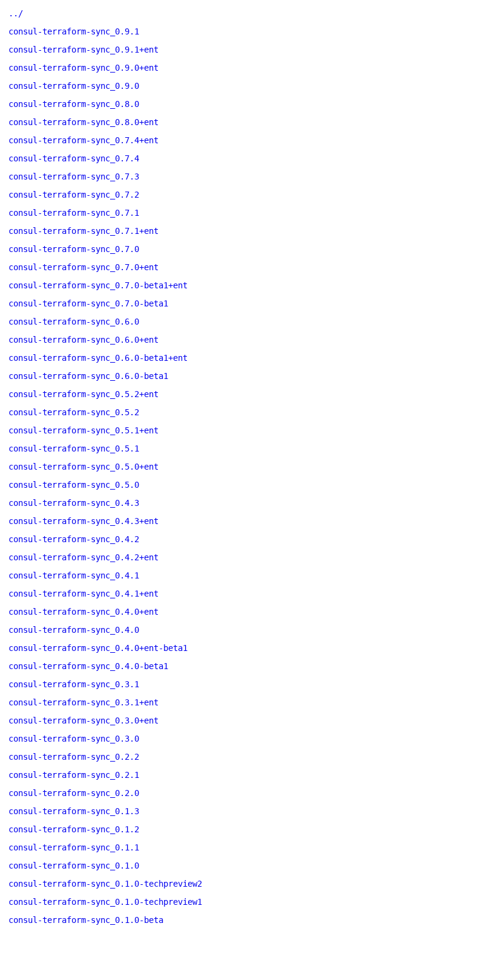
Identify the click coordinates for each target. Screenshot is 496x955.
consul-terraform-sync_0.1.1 (73, 847)
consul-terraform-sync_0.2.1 (73, 775)
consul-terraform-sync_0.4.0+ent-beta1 (98, 648)
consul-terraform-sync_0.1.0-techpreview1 (105, 902)
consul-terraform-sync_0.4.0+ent (83, 612)
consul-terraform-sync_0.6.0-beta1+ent (98, 358)
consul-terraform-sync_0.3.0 (73, 738)
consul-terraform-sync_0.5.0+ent (83, 466)
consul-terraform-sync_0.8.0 (73, 104)
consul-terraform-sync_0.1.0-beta (85, 920)
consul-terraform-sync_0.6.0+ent (83, 340)
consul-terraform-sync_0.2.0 (73, 793)
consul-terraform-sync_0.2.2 (73, 757)
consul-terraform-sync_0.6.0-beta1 (88, 376)
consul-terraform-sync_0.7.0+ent (83, 267)
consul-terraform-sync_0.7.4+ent (83, 140)
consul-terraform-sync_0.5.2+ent (83, 394)
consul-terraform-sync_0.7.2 (73, 194)
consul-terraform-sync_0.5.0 (73, 485)
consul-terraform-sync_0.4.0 (73, 630)
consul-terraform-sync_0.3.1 (73, 684)
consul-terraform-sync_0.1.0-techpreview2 (105, 884)
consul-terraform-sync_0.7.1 (73, 213)
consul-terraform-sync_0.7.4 (73, 158)
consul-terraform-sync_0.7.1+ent (83, 231)
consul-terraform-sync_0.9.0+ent (83, 68)
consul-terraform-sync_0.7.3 (73, 176)
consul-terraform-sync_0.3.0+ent (83, 720)
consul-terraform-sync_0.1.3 (73, 811)
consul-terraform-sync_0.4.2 (73, 539)
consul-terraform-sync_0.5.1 (73, 448)
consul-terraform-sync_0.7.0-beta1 (88, 303)
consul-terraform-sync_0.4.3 (73, 503)
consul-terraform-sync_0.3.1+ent (83, 702)
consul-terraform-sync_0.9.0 (73, 86)
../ (15, 13)
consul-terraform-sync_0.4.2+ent (83, 557)
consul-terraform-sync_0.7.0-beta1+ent (98, 285)
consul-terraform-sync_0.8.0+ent (83, 122)
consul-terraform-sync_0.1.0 (73, 865)
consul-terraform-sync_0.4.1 (73, 575)
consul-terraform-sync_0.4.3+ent (83, 521)
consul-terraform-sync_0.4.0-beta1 (88, 666)
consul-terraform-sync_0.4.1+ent (83, 593)
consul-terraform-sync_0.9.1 (73, 31)
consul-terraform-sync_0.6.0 (73, 321)
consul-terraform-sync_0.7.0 (73, 249)
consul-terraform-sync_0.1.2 (73, 829)
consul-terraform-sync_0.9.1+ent (83, 49)
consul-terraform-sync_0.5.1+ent (83, 430)
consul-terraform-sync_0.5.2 (73, 412)
